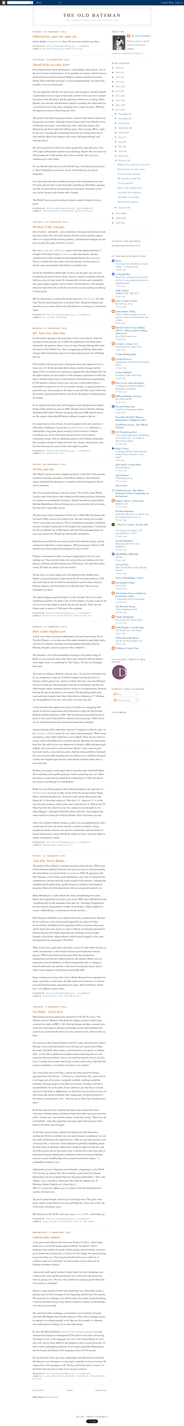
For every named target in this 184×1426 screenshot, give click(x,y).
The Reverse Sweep (125, 606)
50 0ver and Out (43, 469)
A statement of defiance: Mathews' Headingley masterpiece (130, 387)
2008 (118, 222)
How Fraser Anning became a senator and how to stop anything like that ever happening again (132, 280)
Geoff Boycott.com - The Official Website (132, 426)
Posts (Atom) (52, 1397)
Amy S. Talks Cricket (126, 300)
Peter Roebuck (66, 1376)
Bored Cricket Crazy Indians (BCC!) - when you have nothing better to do (131, 330)
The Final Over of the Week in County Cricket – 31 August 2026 (132, 265)
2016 (118, 86)
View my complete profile (127, 53)
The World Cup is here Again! (129, 630)
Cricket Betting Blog (126, 354)
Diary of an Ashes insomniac (130, 382)
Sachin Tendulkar (53, 49)
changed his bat (54, 41)
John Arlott (64, 845)
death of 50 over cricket (57, 616)
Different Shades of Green (128, 396)
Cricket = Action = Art (127, 343)
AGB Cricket (122, 290)
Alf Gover (48, 317)
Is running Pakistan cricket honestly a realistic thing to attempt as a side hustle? (131, 454)
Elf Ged (119, 557)
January (122, 207)
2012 (118, 105)
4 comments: (84, 451)
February (123, 160)
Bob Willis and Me (124, 399)
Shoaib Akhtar (50, 211)
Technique (83, 1376)
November (123, 118)
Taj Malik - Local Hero (48, 1011)
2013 (118, 100)
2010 (118, 213)
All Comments (123, 700)
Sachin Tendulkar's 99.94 (126, 609)
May (120, 146)
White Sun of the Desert (127, 637)
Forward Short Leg (125, 406)
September (123, 127)
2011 (118, 109)
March (121, 155)
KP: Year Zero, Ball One (49, 333)
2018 (118, 77)
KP (43, 453)
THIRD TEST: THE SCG (127, 293)
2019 (118, 72)
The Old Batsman (92, 15)
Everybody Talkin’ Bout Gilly (128, 375)
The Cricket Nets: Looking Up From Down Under (131, 594)
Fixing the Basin (123, 467)
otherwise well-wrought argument (77, 1331)
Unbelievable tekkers (46, 1237)
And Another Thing (125, 311)
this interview (65, 254)
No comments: (85, 208)
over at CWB (82, 1214)
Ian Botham (49, 845)
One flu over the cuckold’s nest (129, 640)
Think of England (124, 616)
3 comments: (84, 1219)
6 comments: (84, 613)
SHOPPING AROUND (127, 554)
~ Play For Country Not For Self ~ (132, 526)
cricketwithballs (124, 372)
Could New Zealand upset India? (130, 409)
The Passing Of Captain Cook (128, 346)
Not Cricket (121, 485)
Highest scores (122, 503)
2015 (118, 91)
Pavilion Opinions (125, 511)
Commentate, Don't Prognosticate (130, 598)
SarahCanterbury (125, 540)
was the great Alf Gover (52, 250)
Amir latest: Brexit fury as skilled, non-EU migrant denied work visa (132, 515)
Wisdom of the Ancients (49, 227)
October (122, 123)
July (120, 137)
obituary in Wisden (45, 733)
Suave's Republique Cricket (129, 577)
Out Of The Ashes (84, 1221)
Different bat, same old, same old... (56, 36)
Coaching (61, 317)
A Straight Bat (123, 274)
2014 (118, 95)
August (122, 132)
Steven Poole (122, 564)
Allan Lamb (49, 1376)
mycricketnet (122, 475)
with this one (88, 298)
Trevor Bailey (72, 996)
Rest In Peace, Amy (124, 303)
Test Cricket (121, 585)
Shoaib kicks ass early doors (51, 64)
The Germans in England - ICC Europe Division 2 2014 (129, 532)
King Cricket (122, 448)
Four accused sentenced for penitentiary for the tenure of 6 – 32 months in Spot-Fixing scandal (132, 438)
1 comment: (83, 46)
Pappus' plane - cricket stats (130, 500)
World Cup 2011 (74, 49)
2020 (118, 67)
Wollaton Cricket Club (127, 648)
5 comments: (84, 1374)
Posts (119, 694)
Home (70, 1390)
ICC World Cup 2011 (126, 432)
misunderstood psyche (78, 427)
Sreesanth (67, 211)
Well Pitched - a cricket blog (130, 627)
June (120, 141)
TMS (60, 996)
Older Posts (100, 1390)
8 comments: (84, 315)
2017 (118, 81)
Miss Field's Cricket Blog (128, 464)
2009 (118, 218)
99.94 (118, 260)
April (121, 151)
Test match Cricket (125, 582)
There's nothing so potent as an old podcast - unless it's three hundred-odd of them (132, 317)
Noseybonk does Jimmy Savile (129, 619)
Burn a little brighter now (49, 631)
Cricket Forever (124, 359)
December (123, 113)
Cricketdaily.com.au (124, 478)
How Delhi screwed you (126, 336)
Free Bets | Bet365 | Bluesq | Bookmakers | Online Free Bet (131, 418)
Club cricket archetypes (57, 1221)
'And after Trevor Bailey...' (50, 860)
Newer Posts (38, 1390)
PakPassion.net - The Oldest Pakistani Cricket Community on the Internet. (132, 493)
